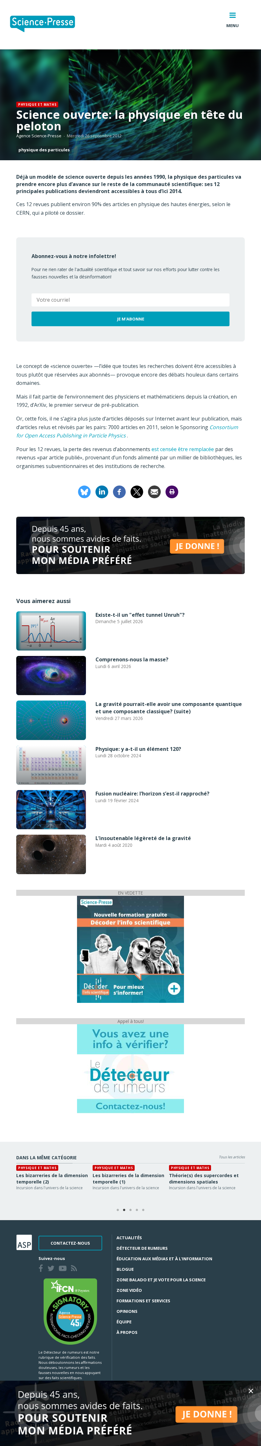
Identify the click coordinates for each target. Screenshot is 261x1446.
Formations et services (143, 1301)
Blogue (125, 1269)
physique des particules (44, 150)
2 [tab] (124, 1210)
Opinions (127, 1311)
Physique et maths (37, 104)
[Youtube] (64, 1269)
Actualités (129, 1238)
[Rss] (75, 1269)
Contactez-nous (70, 1243)
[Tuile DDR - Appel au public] (130, 1068)
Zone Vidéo (129, 1290)
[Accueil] (47, 25)
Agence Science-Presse (38, 136)
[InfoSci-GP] (130, 948)
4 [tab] (137, 1210)
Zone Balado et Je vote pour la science (161, 1280)
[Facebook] (119, 491)
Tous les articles (232, 1157)
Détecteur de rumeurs (142, 1248)
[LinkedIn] (101, 491)
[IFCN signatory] (70, 1310)
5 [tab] (143, 1210)
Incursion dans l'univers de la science (49, 1188)
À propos (127, 1332)
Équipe (123, 1322)
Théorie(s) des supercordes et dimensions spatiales (204, 1178)
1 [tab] (118, 1210)
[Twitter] (52, 1269)
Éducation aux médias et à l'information (164, 1259)
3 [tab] (130, 1210)
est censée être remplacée (183, 449)
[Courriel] (154, 491)
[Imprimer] (172, 491)
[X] (136, 491)
